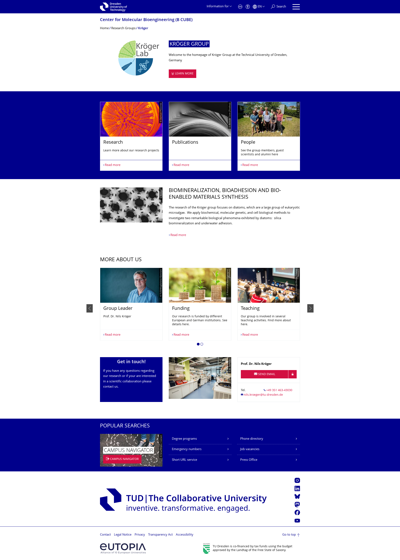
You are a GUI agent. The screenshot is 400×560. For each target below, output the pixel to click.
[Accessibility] (247, 7)
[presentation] (89, 308)
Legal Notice (122, 534)
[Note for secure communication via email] (292, 374)
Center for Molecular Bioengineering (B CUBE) (146, 20)
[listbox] (200, 136)
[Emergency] (240, 7)
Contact (105, 534)
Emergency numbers (186, 449)
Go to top (289, 534)
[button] (198, 345)
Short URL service (184, 460)
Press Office (248, 460)
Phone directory (251, 439)
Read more (178, 235)
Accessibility (184, 534)
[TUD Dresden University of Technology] (113, 6)
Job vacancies (249, 449)
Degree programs (184, 439)
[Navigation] (296, 7)
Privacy (140, 534)
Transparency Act (160, 534)
